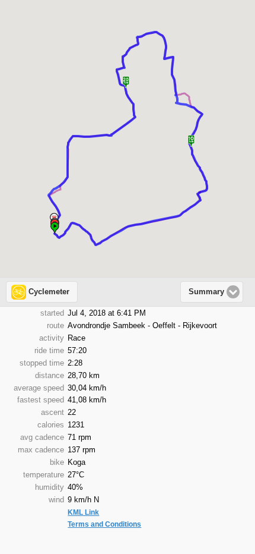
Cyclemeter (48, 292)
